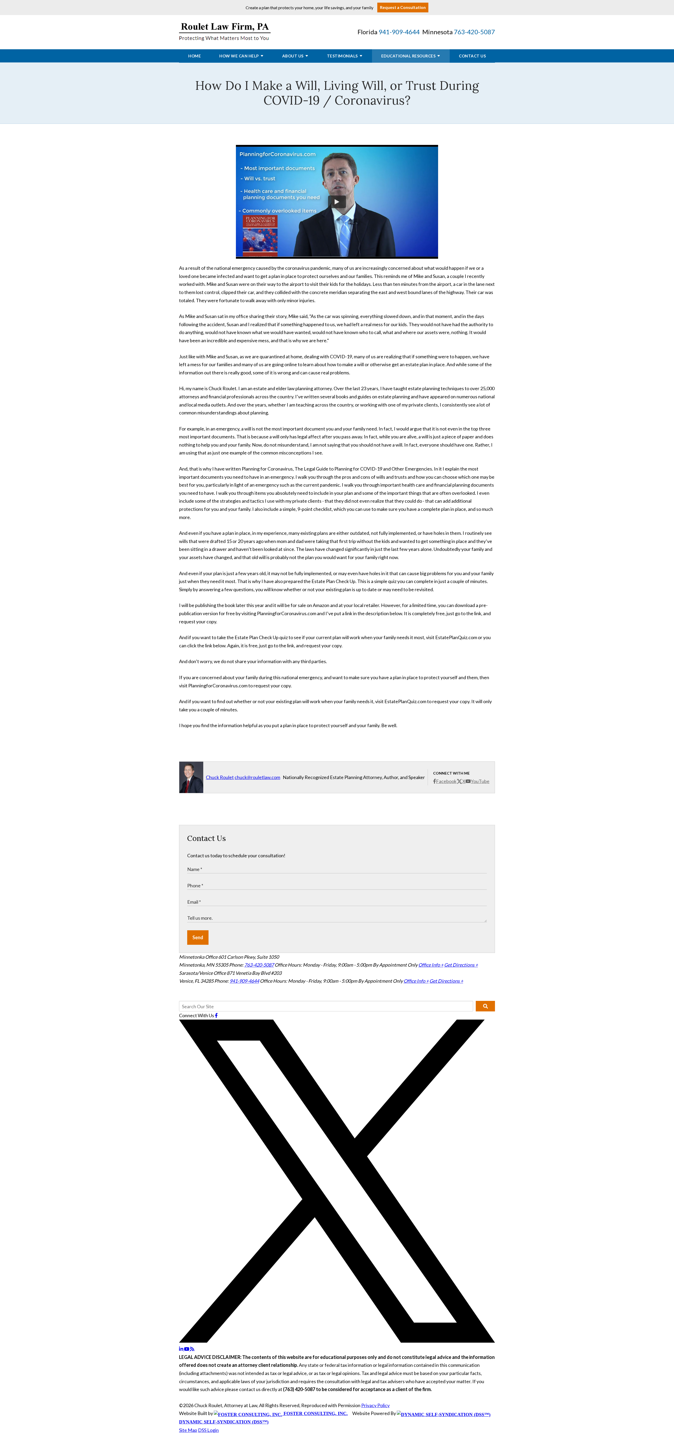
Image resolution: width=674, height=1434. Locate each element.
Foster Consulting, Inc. (315, 1413)
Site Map (188, 1430)
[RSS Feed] (192, 1349)
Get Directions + (461, 965)
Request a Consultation (403, 7)
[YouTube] (187, 1349)
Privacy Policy (375, 1405)
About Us (293, 55)
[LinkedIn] (181, 1349)
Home (194, 55)
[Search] (485, 1006)
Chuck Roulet (220, 777)
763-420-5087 (474, 32)
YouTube (480, 781)
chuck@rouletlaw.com (257, 777)
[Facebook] (216, 1015)
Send (197, 937)
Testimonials (342, 55)
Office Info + (430, 965)
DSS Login (208, 1430)
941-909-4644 (399, 32)
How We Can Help (239, 55)
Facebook (446, 781)
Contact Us (472, 55)
